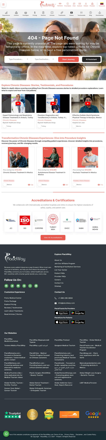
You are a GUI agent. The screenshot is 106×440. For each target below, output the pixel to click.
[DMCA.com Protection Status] (49, 414)
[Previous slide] (5, 113)
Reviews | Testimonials (13, 308)
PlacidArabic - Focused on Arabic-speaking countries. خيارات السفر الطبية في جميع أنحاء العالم (65, 366)
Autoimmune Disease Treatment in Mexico (51, 173)
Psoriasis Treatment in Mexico (85, 172)
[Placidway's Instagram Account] (30, 286)
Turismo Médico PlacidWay (14, 345)
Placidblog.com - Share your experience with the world (89, 355)
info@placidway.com (66, 303)
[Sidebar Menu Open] (3, 4)
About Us (58, 260)
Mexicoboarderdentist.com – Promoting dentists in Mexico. (90, 365)
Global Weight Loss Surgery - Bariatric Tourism (90, 374)
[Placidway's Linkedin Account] (36, 286)
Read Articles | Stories (13, 314)
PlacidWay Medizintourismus (11, 340)
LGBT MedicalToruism (88, 383)
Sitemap (58, 286)
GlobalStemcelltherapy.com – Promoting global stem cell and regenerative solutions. (65, 376)
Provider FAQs (60, 276)
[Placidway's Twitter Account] (12, 286)
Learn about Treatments (13, 311)
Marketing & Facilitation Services (68, 267)
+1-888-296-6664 (65, 298)
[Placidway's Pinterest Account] (24, 286)
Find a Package (10, 301)
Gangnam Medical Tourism (65, 345)
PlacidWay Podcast (62, 340)
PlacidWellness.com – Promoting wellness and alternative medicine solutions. (13, 366)
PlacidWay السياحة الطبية (39, 345)
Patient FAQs (60, 273)
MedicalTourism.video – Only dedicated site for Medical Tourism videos (13, 375)
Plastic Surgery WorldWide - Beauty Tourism (40, 374)
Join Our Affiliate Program (65, 263)
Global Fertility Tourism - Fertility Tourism (14, 384)
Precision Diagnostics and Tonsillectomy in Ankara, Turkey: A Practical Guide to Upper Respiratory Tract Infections (52, 116)
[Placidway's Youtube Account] (18, 286)
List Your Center (61, 270)
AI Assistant (91, 59)
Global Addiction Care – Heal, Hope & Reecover (64, 384)
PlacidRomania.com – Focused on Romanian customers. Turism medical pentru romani (14, 356)
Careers (58, 280)
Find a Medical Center (12, 298)
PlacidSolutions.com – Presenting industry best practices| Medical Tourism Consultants (65, 356)
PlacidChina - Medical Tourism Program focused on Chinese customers (40, 355)
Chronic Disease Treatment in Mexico (18, 172)
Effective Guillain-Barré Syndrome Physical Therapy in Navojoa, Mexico (87, 116)
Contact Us (59, 283)
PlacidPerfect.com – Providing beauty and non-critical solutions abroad (40, 365)
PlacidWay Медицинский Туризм (39, 341)
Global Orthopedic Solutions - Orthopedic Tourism (40, 389)
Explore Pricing (10, 304)
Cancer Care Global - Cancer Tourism (12, 389)
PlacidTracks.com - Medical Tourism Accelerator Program (90, 347)
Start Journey (68, 59)
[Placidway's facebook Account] (6, 286)
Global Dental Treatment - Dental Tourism (40, 384)
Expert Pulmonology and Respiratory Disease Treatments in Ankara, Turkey (18, 116)
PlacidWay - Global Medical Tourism (90, 341)
